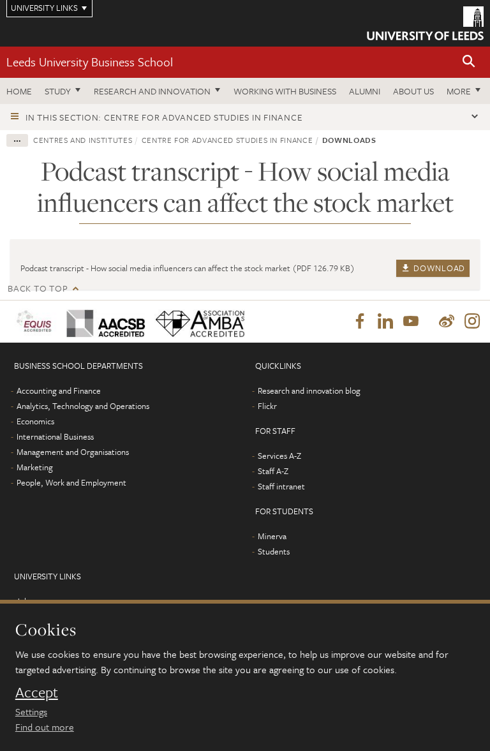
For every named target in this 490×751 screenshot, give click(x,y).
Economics (35, 421)
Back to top (38, 288)
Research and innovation (152, 91)
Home (19, 91)
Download (438, 268)
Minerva (272, 536)
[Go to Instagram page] (472, 321)
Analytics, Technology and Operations (83, 405)
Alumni (364, 91)
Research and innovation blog (309, 390)
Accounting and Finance (59, 390)
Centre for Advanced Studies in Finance (227, 139)
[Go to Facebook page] (360, 321)
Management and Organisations (73, 451)
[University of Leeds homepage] (425, 23)
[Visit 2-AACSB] (101, 320)
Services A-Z (279, 455)
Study (58, 91)
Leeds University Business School (89, 61)
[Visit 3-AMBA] (195, 321)
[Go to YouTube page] (411, 321)
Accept (36, 692)
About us (413, 91)
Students (274, 551)
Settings (31, 711)
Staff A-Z (273, 471)
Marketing (35, 467)
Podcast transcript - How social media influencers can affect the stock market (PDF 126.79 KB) (187, 268)
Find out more (44, 727)
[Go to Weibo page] (446, 321)
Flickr (267, 405)
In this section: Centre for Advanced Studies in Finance (164, 117)
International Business (55, 436)
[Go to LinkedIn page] (385, 321)
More (459, 91)
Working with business (285, 91)
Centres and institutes (82, 139)
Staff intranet (281, 486)
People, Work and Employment (71, 482)
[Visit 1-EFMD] (33, 321)
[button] (469, 62)
